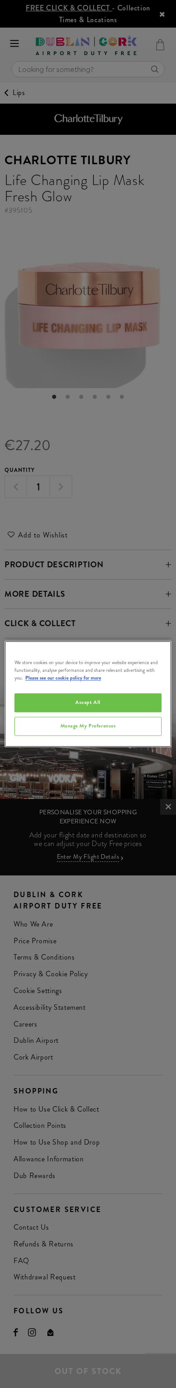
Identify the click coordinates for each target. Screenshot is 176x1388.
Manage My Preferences (88, 726)
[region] (88, 694)
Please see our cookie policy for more (63, 678)
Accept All (88, 702)
